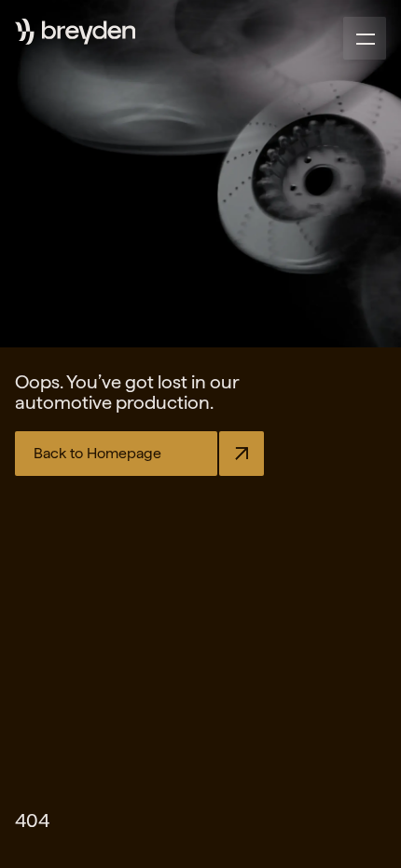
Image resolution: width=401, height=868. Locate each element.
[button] (364, 38)
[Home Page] (88, 33)
